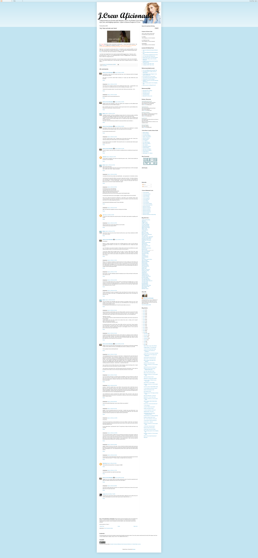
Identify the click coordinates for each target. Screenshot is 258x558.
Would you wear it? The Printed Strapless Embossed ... (149, 369)
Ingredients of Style (145, 253)
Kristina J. (143, 258)
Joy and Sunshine (145, 257)
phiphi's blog (144, 268)
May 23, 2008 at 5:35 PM (112, 444)
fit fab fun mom (144, 249)
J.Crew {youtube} (146, 202)
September (146, 338)
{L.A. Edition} (145, 140)
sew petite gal (144, 271)
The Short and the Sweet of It (147, 280)
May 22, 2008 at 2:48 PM (119, 72)
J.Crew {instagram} (146, 198)
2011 (144, 327)
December (146, 333)
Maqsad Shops (144, 262)
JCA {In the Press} (146, 94)
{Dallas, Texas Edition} (147, 136)
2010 (144, 329)
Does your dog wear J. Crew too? (150, 395)
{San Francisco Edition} (147, 150)
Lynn (104, 214)
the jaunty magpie (145, 277)
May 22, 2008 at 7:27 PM (112, 271)
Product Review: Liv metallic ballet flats (151, 415)
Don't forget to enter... (147, 391)
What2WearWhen (145, 284)
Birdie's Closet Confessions (147, 234)
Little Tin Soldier (145, 260)
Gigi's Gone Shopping (146, 251)
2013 (144, 324)
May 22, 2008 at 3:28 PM (119, 126)
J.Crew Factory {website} (147, 203)
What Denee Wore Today (146, 285)
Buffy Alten (105, 463)
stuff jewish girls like (145, 275)
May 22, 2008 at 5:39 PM (112, 174)
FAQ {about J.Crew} (146, 91)
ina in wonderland (145, 252)
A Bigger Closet (144, 222)
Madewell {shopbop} (146, 209)
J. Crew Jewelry (147, 405)
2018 (144, 316)
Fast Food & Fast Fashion (146, 248)
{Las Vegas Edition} (146, 142)
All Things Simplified (145, 224)
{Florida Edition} (146, 139)
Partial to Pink (144, 267)
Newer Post (102, 526)
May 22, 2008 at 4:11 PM (112, 136)
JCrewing (143, 254)
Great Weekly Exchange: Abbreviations (150, 77)
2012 (144, 325)
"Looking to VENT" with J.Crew (148, 64)
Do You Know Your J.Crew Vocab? (149, 76)
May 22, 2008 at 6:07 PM (112, 207)
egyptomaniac (144, 243)
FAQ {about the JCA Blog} (147, 90)
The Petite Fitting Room (146, 279)
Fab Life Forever (145, 244)
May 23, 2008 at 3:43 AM (112, 310)
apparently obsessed (145, 226)
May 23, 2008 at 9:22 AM (112, 408)
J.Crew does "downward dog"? (149, 426)
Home (119, 526)
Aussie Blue (144, 231)
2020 (144, 313)
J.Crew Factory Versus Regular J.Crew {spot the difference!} (150, 74)
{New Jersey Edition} (146, 143)
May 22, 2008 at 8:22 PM (112, 280)
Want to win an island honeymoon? (150, 435)
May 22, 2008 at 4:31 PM (119, 148)
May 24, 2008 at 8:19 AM (112, 455)
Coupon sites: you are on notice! (150, 429)
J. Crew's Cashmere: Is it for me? (150, 410)
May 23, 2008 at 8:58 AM (112, 401)
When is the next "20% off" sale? (150, 372)
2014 (144, 322)
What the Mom (144, 287)
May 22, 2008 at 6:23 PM (112, 223)
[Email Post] (118, 64)
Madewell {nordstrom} (147, 207)
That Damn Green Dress (146, 276)
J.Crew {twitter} (145, 200)
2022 (144, 310)
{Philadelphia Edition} (147, 146)
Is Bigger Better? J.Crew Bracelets (150, 347)
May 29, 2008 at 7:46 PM (110, 494)
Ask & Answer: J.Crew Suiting (149, 382)
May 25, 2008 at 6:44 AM (119, 477)
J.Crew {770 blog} (146, 196)
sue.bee (104, 494)
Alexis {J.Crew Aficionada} (108, 72)
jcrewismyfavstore (145, 255)
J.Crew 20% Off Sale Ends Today (150, 349)
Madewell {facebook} (146, 210)
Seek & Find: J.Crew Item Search (150, 358)
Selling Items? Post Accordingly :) (149, 79)
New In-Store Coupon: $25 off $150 (150, 345)
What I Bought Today (145, 286)
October (145, 336)
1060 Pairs (144, 220)
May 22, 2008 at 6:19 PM (109, 214)
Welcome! (145, 437)
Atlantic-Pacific (144, 228)
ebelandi (143, 241)
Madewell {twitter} (146, 213)
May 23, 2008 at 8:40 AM (112, 385)
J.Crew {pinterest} (146, 199)
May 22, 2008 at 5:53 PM (112, 187)
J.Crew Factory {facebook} (147, 204)
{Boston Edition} (146, 132)
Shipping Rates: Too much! (149, 411)
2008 (144, 332)
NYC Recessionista (145, 266)
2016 (144, 319)
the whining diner (145, 283)
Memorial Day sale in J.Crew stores (150, 367)
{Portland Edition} (146, 147)
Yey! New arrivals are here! (149, 376)
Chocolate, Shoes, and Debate (147, 236)
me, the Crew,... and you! (148, 422)
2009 (144, 330)
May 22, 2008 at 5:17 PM (111, 156)
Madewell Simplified (145, 261)
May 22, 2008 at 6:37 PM (110, 231)
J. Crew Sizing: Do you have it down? (150, 388)
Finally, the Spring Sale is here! (149, 417)
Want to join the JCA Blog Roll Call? (149, 85)
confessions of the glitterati (146, 237)
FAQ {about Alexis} (146, 93)
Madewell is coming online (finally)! (150, 378)
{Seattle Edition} (146, 151)
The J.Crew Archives (145, 278)
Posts (144, 184)
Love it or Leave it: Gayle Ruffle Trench (151, 386)
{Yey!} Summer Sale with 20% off (150, 357)
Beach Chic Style (145, 232)
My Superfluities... (145, 263)
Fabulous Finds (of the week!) (149, 427)
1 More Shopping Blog (146, 219)
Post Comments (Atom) (108, 528)
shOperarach (144, 272)
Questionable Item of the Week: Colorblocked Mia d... (149, 414)
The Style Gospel (145, 281)
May (145, 344)
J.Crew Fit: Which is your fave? (149, 406)
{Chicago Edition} (146, 133)
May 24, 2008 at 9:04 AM (111, 463)
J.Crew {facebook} (146, 195)
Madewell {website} (146, 206)
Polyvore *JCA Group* (146, 269)
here (119, 49)
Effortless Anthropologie (146, 242)
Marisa (104, 113)
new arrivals (104, 65)
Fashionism (144, 246)
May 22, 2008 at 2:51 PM (112, 84)
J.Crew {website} (146, 192)
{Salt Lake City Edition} (147, 149)
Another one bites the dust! (149, 408)
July (145, 341)
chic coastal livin (145, 235)
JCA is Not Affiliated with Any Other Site (150, 70)
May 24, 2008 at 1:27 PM (112, 470)
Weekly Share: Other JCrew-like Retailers (150, 57)
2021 (144, 311)
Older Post (135, 526)
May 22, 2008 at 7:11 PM (112, 260)
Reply (104, 80)
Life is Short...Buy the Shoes (147, 259)
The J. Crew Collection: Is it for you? (150, 418)
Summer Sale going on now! (149, 389)
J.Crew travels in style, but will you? (150, 420)
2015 (144, 321)
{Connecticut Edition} (146, 135)
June (145, 342)
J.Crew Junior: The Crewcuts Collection (151, 353)
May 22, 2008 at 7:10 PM (119, 239)
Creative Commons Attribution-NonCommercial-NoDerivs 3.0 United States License (125, 544)
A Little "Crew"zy (145, 223)
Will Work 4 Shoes (145, 288)
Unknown (104, 156)
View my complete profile (146, 304)
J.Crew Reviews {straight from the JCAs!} (150, 54)
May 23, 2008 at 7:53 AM (112, 354)
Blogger (133, 549)
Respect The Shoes (145, 270)
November (146, 335)
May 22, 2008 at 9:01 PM (110, 299)
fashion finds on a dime (146, 245)
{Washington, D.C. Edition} (147, 153)
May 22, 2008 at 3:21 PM (110, 113)
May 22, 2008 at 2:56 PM (119, 101)
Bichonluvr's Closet (145, 233)
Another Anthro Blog (145, 225)
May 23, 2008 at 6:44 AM (119, 343)
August (145, 339)
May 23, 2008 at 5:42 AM (112, 333)
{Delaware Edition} (146, 138)
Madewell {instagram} (147, 211)
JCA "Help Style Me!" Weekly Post (149, 56)
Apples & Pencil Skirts (146, 227)
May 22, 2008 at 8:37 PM (112, 290)
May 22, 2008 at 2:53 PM (112, 94)
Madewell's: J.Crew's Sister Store (150, 397)
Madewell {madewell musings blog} (149, 214)
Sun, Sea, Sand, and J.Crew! (149, 371)
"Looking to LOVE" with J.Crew (148, 63)
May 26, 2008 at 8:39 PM (112, 485)
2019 (144, 314)
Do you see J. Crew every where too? (150, 403)
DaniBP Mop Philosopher (146, 240)
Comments (145, 186)
